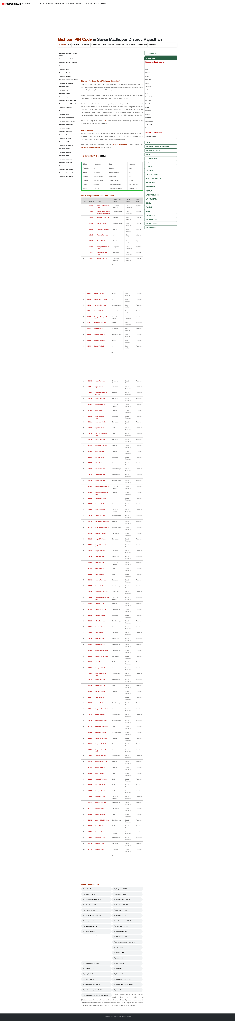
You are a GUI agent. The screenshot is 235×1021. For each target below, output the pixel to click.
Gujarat (93, 44)
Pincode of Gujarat (64, 93)
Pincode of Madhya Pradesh (67, 121)
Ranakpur (148, 117)
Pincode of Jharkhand (65, 107)
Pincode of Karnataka (65, 111)
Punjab (149, 207)
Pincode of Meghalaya (65, 131)
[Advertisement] (117, 21)
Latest (36, 3)
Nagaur (147, 107)
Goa (99, 44)
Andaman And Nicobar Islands (158, 146)
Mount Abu (148, 104)
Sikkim (148, 211)
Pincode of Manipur (64, 128)
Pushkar (147, 114)
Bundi (147, 76)
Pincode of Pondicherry (66, 145)
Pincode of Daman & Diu (66, 83)
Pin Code (97, 3)
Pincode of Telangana (65, 162)
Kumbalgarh (148, 97)
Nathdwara (148, 110)
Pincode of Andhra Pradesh (67, 59)
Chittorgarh (148, 79)
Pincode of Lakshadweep (66, 117)
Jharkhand (150, 183)
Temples (71, 3)
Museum (78, 3)
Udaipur (147, 128)
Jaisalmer (148, 86)
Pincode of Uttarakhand (66, 173)
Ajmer (147, 66)
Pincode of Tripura (64, 166)
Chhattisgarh (151, 158)
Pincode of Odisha (64, 142)
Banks (103, 3)
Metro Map (49, 3)
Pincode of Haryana (64, 97)
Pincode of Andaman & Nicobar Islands (68, 54)
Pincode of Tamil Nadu (65, 159)
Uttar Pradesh (142, 44)
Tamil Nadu (150, 215)
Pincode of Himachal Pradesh (67, 100)
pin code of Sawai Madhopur (90, 147)
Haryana (149, 171)
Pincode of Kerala (64, 114)
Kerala (149, 191)
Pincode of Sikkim (64, 155)
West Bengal (151, 227)
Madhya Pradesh (152, 195)
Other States (152, 44)
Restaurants (87, 3)
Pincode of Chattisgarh (65, 76)
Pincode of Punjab (64, 148)
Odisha (148, 203)
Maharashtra (85, 44)
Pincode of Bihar (64, 69)
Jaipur (147, 83)
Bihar (148, 154)
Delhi (42, 3)
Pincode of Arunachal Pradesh (68, 62)
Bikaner (147, 72)
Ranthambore (149, 121)
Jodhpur (147, 90)
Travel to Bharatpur (150, 136)
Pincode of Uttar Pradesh (66, 169)
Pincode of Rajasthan (65, 152)
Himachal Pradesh (108, 44)
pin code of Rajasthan (119, 145)
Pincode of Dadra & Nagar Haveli (68, 79)
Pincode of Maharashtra (66, 124)
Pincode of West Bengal (66, 176)
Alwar (146, 69)
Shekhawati (148, 124)
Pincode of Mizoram (64, 135)
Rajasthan (62, 44)
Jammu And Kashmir (153, 179)
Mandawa (148, 100)
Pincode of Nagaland (65, 138)
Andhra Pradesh (131, 44)
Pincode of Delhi (63, 86)
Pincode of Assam (64, 66)
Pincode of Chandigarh (65, 73)
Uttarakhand (120, 44)
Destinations (26, 3)
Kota (146, 93)
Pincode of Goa (63, 90)
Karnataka (150, 187)
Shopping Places (60, 3)
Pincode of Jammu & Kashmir (67, 104)
